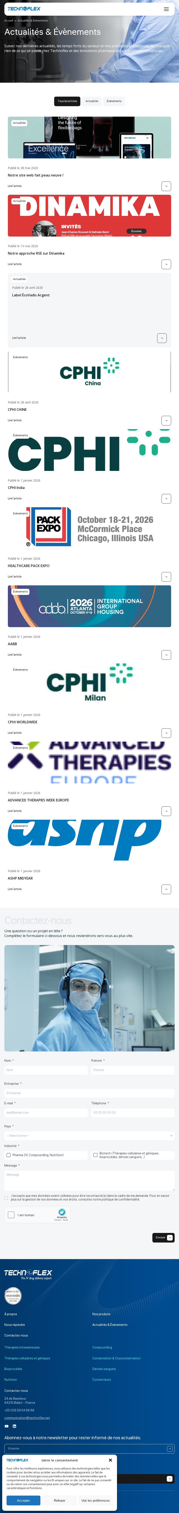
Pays (7, 1126)
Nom (7, 1060)
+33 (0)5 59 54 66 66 (19, 1410)
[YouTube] (6, 1426)
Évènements (114, 101)
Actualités (92, 101)
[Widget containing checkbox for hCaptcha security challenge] (37, 1215)
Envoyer (160, 1237)
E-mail (8, 1103)
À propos (10, 1314)
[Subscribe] (170, 1449)
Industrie (10, 1146)
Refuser (59, 1500)
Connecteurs (101, 1380)
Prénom (96, 1060)
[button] (110, 1460)
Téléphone (98, 1103)
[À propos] (13, 1296)
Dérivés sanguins (104, 1369)
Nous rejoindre (14, 1325)
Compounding (102, 1347)
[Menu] (166, 9)
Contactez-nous (16, 1335)
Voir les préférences (95, 1500)
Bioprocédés (13, 1369)
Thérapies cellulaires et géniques (27, 1358)
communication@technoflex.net (27, 1418)
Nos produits (101, 1314)
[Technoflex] (24, 9)
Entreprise (11, 1083)
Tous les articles (67, 101)
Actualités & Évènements (109, 1325)
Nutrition (10, 1380)
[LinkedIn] (14, 1426)
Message (10, 1165)
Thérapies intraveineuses (22, 1347)
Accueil (8, 20)
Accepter (23, 1500)
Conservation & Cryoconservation (116, 1358)
